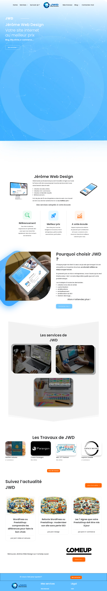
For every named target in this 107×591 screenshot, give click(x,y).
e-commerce (9, 460)
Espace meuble (87, 457)
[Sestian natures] (15, 448)
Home (15, 5)
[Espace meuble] (92, 448)
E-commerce (90, 532)
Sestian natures (11, 457)
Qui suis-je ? (35, 5)
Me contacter (12, 47)
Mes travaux (67, 5)
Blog (76, 5)
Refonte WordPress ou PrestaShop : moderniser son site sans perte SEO (53, 522)
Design (57, 532)
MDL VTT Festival (62, 457)
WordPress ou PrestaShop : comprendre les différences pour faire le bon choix (20, 525)
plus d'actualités (92, 485)
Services (23, 5)
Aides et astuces (24, 538)
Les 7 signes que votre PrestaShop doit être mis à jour (86, 522)
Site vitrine (34, 460)
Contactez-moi (88, 5)
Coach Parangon (37, 457)
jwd (15, 538)
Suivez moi (78, 559)
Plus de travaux (53, 471)
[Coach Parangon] (41, 448)
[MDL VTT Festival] (66, 448)
